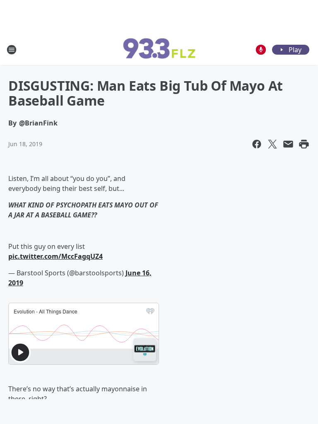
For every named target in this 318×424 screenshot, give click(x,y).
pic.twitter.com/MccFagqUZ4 (55, 256)
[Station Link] (159, 50)
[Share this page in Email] (288, 144)
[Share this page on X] (272, 144)
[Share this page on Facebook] (257, 144)
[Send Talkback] (261, 50)
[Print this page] (304, 144)
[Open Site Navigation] (12, 50)
